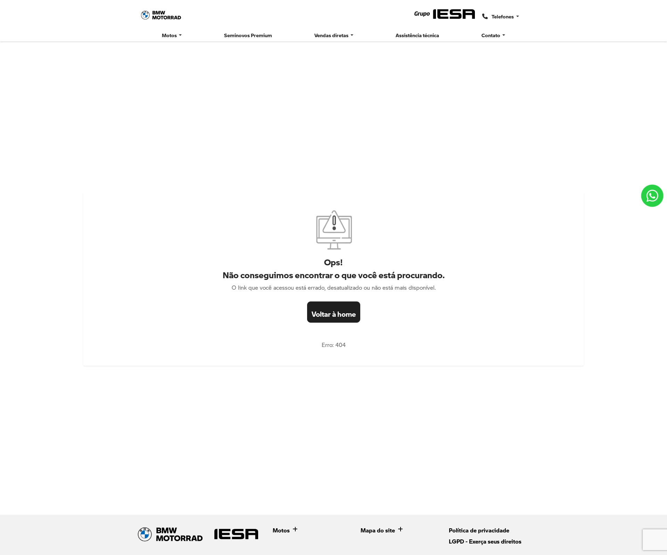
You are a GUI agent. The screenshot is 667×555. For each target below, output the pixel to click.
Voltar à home (334, 312)
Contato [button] (491, 33)
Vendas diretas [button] (331, 33)
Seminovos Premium (248, 33)
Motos (281, 528)
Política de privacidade (479, 528)
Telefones (503, 15)
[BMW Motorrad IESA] (161, 15)
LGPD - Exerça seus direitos (485, 539)
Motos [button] (170, 33)
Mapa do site (378, 528)
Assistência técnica (417, 33)
